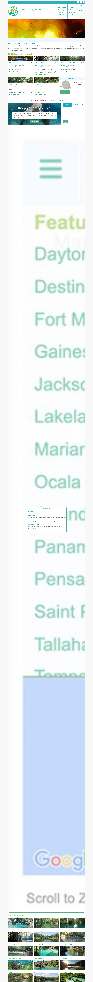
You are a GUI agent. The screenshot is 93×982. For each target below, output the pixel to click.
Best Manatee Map (28, 13)
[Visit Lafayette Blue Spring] (20, 955)
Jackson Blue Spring (65, 931)
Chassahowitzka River (66, 917)
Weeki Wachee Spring (66, 972)
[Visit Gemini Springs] (46, 941)
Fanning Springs (12, 931)
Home (10, 40)
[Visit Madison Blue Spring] (46, 955)
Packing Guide (62, 17)
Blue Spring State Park (40, 917)
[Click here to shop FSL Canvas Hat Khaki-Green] (66, 89)
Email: (64, 108)
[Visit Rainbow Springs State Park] (20, 969)
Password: (66, 115)
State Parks (81, 7)
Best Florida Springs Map (31, 10)
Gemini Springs (38, 931)
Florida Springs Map (19, 40)
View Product (65, 92)
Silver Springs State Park (66, 958)
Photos (72, 10)
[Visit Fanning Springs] (20, 941)
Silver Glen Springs (39, 958)
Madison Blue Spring (39, 944)
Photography (61, 10)
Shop (80, 5)
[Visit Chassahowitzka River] (72, 928)
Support (10, 1)
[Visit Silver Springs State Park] (72, 969)
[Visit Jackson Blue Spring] (72, 941)
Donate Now (34, 121)
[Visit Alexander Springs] (20, 928)
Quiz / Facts (72, 15)
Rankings (61, 12)
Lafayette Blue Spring (14, 944)
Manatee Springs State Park (67, 944)
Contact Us (23, 1)
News (80, 10)
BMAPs (28, 1)
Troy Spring (11, 972)
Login (67, 104)
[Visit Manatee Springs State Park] (72, 955)
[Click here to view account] (82, 104)
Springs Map (62, 7)
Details (14, 71)
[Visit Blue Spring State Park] (46, 928)
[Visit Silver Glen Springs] (46, 969)
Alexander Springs (13, 917)
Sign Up (76, 104)
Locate (72, 7)
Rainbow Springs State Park (16, 958)
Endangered (72, 12)
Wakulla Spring (38, 972)
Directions (19, 71)
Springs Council (16, 1)
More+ (10, 71)
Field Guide (62, 15)
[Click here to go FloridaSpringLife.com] (13, 16)
